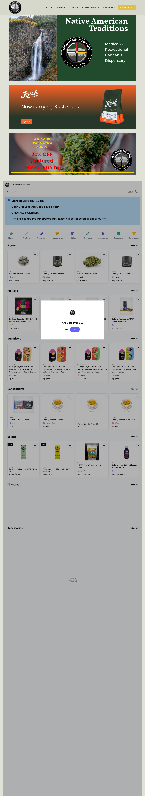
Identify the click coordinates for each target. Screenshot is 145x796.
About (60, 7)
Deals (74, 7)
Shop (49, 7)
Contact (109, 7)
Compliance (90, 7)
